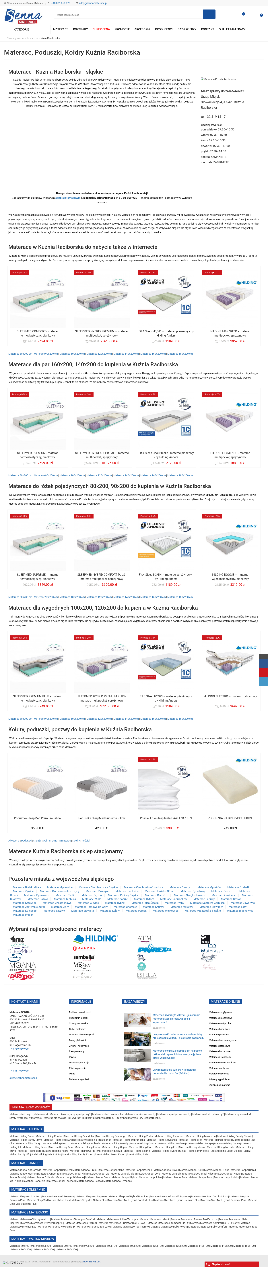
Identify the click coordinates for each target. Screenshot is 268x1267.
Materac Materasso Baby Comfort (208, 1226)
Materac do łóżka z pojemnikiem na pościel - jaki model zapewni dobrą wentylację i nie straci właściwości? (178, 1054)
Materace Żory (60, 907)
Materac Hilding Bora (30, 1150)
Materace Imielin (23, 914)
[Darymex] (21, 975)
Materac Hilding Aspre (55, 1150)
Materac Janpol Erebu (85, 1170)
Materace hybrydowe (219, 1051)
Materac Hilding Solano (137, 1150)
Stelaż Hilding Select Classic (226, 1150)
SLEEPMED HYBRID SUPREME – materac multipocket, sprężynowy (102, 455)
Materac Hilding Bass (61, 1147)
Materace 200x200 (66, 1249)
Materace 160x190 (244, 1245)
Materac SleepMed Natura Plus (88, 1200)
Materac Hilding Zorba (141, 1136)
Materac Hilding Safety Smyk (25, 1139)
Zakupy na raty (76, 1051)
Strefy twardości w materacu (25, 1117)
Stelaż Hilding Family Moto (194, 1150)
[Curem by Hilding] (205, 939)
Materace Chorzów (125, 907)
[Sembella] (84, 957)
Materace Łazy (237, 907)
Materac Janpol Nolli (191, 1170)
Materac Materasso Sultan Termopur (118, 1219)
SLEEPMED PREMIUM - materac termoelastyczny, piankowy (37, 455)
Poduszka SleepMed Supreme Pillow (101, 818)
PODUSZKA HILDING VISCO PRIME (230, 818)
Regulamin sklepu (78, 1018)
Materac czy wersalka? (238, 1114)
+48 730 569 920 (19, 1048)
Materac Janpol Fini (74, 1173)
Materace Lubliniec (127, 891)
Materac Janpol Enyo (166, 1170)
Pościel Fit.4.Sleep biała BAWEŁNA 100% (166, 818)
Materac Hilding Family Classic (234, 1136)
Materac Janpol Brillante (40, 1177)
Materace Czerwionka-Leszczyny (59, 891)
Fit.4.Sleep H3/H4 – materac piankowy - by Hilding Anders (166, 333)
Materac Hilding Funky (87, 1147)
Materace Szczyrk (54, 910)
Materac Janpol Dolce (97, 1177)
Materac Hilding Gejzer (114, 1147)
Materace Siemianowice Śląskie (98, 887)
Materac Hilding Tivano (165, 1150)
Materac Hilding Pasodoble (79, 1136)
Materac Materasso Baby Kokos (168, 1226)
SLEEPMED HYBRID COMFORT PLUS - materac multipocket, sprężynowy (102, 577)
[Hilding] (95, 939)
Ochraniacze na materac (57, 840)
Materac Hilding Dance (227, 1143)
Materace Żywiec (23, 891)
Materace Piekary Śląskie (123, 895)
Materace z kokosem (220, 1057)
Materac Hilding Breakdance (95, 1139)
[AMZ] (16, 939)
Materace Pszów (38, 899)
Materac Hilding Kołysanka (162, 1139)
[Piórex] (154, 948)
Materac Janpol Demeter (57, 1170)
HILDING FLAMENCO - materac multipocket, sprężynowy (230, 455)
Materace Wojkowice (165, 910)
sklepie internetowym (67, 197)
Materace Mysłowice (60, 887)
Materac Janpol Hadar (228, 1173)
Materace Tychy (174, 903)
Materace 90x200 (84, 1245)
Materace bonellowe (219, 1029)
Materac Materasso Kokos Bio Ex (57, 1226)
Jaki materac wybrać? (30, 1107)
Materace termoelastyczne (222, 1040)
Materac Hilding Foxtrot (217, 1139)
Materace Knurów (153, 907)
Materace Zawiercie (224, 895)
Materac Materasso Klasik (155, 1219)
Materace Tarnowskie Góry (91, 907)
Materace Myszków (209, 887)
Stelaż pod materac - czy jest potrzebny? (138, 1117)
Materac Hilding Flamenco (170, 1136)
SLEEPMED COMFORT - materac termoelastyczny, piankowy (38, 333)
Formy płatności (77, 1040)
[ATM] (145, 939)
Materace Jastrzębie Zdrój (29, 907)
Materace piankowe (219, 1034)
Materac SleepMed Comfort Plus (209, 1196)
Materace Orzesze (222, 891)
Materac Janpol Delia (243, 1170)
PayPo (72, 1057)
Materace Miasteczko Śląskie (203, 910)
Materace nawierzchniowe (222, 1062)
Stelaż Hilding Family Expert (78, 1154)
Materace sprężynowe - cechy (174, 1114)
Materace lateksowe (219, 1045)
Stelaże (37, 840)
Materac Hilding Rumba (49, 1136)
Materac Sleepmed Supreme (91, 1196)
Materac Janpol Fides (201, 1173)
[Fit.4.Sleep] (141, 957)
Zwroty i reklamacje (79, 1045)
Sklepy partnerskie (78, 1023)
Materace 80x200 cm (20, 353)
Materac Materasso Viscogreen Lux (29, 1219)
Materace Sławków (211, 907)
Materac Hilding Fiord (141, 1147)
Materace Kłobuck (65, 899)
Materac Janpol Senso (89, 1180)
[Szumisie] (141, 966)
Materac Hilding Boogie (199, 1143)
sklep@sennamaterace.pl (93, 3)
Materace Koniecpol (25, 910)
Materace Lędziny (204, 899)
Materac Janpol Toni (49, 1173)
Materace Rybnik (115, 903)
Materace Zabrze (117, 899)
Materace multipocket (220, 1023)
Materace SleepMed (28, 1189)
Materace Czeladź (238, 887)
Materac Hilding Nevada (220, 1147)
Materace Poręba (136, 910)
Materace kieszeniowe (220, 1018)
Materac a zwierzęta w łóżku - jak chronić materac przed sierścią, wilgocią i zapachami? (176, 1019)
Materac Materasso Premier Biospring (43, 1223)
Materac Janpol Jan (150, 1177)
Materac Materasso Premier (82, 1223)
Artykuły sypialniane (219, 1079)
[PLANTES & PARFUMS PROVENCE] (83, 975)
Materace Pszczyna (97, 891)
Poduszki (26, 840)
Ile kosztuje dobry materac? (98, 1117)
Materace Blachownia (240, 910)
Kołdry (76, 840)
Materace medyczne (219, 1068)
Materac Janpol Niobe (216, 1170)
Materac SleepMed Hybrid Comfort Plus (130, 1200)
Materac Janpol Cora (148, 1173)
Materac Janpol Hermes (23, 1173)
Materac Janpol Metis (226, 1177)
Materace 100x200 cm (72, 353)
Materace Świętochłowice (189, 895)
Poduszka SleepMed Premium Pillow (37, 818)
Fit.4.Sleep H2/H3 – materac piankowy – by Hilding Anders (166, 698)
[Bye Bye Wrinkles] (210, 966)
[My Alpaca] (209, 957)
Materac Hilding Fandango (111, 1136)
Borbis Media (91, 1261)
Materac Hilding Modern (171, 1143)
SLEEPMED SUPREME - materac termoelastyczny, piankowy (37, 577)
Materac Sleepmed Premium (58, 1196)
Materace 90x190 (62, 1245)
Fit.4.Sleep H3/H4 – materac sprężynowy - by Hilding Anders (166, 577)
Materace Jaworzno (243, 903)
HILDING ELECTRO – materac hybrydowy (230, 696)
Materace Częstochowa (57, 903)
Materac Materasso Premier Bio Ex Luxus (194, 1219)
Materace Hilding (26, 1129)
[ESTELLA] (147, 975)
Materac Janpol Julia (123, 1173)
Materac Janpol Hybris (124, 1177)
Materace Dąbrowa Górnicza (207, 903)
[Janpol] (84, 948)
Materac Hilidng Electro (56, 1143)
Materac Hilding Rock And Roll (61, 1139)
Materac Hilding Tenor (35, 1147)
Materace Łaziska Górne (159, 891)
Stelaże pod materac (219, 1085)
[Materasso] (212, 948)
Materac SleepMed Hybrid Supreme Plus (223, 1200)
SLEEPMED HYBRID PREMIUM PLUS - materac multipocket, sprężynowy (101, 698)
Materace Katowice (24, 903)
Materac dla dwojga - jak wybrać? (62, 1117)
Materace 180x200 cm (180, 353)
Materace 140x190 (198, 1245)
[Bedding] (15, 957)
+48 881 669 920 (60, 3)
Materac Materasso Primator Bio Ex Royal (123, 1223)
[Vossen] (82, 966)
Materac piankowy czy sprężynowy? (70, 1114)
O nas (72, 1073)
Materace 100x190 (106, 1245)
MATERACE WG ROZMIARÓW (32, 1239)
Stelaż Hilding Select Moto (46, 1154)
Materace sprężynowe (220, 1012)
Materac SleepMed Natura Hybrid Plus (48, 1200)
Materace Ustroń (231, 899)
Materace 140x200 (221, 1245)
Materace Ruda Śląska (145, 903)
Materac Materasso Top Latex (94, 1226)
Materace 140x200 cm (126, 353)
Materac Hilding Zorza (109, 1150)
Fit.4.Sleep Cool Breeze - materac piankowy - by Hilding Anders (166, 455)
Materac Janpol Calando (70, 1177)
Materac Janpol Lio (98, 1173)
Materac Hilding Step (191, 1139)
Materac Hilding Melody (115, 1143)
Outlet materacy (77, 1029)
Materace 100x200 (129, 1245)
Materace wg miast (79, 1079)
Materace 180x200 (43, 1249)
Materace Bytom (144, 899)
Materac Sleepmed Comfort (25, 1196)
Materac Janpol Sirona (174, 1173)
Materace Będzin (91, 895)
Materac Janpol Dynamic (117, 1180)
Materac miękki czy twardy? (208, 1114)
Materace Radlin (65, 895)
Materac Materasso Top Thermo (130, 1226)
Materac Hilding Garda (82, 1150)
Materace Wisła (91, 899)
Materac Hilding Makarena (201, 1136)
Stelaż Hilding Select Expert (110, 1154)
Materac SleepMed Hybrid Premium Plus (176, 1200)
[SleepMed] (20, 948)
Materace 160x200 (20, 1249)
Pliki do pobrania (77, 1068)
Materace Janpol (26, 1163)
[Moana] (22, 966)
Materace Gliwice (88, 903)
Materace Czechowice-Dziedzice (143, 887)
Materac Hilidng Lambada (86, 1143)
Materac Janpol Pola (175, 1177)
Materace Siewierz (82, 910)
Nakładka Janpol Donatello (30, 1180)
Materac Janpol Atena (112, 1170)
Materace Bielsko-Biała (27, 887)
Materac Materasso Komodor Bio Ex (168, 1223)
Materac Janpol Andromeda (25, 1170)
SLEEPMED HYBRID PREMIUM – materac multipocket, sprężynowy (102, 333)
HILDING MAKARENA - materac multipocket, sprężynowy (230, 333)
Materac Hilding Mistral (192, 1147)
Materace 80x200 (41, 1245)
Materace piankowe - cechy (107, 1114)
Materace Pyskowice (36, 895)
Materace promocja (79, 1062)
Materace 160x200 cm (153, 353)
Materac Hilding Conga (143, 1143)
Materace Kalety (110, 910)
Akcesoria (14, 840)
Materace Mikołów (181, 907)
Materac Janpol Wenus (139, 1170)
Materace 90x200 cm (46, 353)
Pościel (85, 840)
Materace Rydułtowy (192, 891)
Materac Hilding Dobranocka (129, 1139)
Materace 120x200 (175, 1245)
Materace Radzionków (173, 899)
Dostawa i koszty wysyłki (82, 1034)
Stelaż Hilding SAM (137, 1154)
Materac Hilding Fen (166, 1147)
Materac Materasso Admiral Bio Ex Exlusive (214, 1223)
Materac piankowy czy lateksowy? (28, 1114)
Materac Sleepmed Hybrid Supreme (170, 1196)
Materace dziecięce (219, 1073)
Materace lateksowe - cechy (140, 1114)
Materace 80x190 (19, 1245)
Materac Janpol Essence (61, 1180)
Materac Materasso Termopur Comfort (73, 1219)
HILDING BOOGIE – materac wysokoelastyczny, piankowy (230, 577)
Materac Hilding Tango (29, 1143)
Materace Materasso (29, 1212)
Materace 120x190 (152, 1245)
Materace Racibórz (156, 895)
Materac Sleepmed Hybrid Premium (128, 1196)
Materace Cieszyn (180, 887)
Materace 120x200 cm (99, 353)
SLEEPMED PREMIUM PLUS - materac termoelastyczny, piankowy (37, 698)
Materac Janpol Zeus (200, 1177)
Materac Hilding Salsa (22, 1136)
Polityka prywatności (79, 1012)
